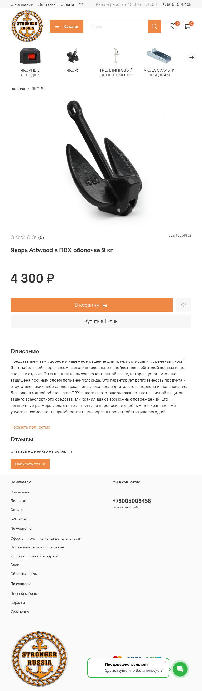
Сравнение (20, 611)
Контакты (19, 518)
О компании (22, 4)
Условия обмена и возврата (34, 556)
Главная (18, 88)
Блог (15, 564)
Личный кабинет (25, 593)
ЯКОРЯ (73, 70)
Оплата (67, 4)
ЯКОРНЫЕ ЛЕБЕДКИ (30, 72)
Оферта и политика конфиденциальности (46, 538)
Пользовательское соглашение (37, 547)
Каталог (71, 26)
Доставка (47, 4)
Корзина (18, 602)
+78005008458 (176, 4)
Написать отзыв (30, 463)
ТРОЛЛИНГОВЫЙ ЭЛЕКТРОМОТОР (116, 72)
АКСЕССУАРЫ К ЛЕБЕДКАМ (159, 72)
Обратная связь (24, 573)
